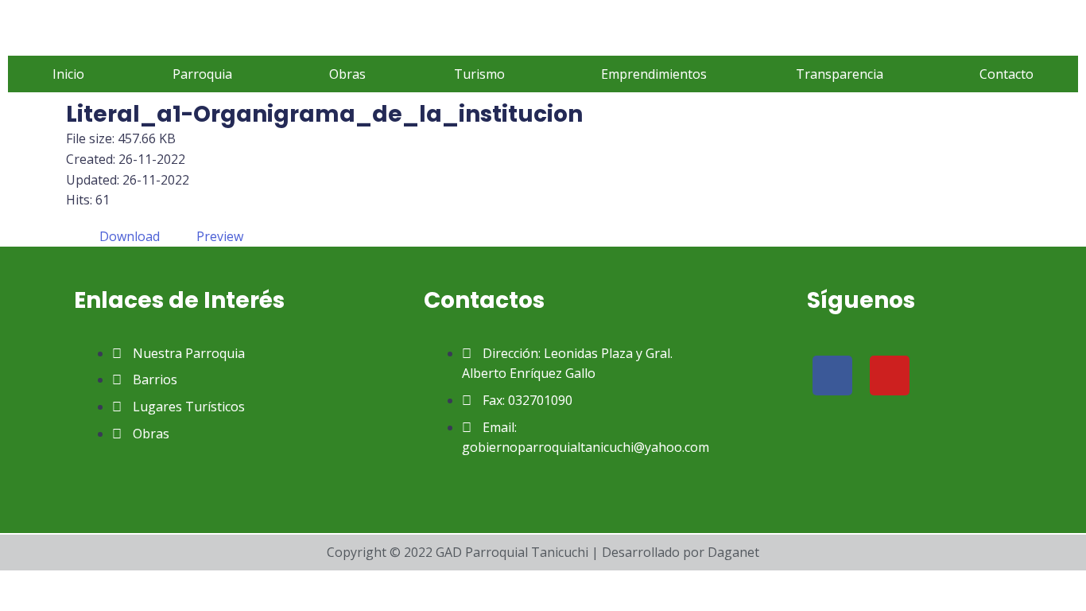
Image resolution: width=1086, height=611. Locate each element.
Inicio (68, 74)
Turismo (479, 74)
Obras (347, 74)
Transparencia (839, 74)
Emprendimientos (654, 74)
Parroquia (202, 74)
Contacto (1006, 74)
